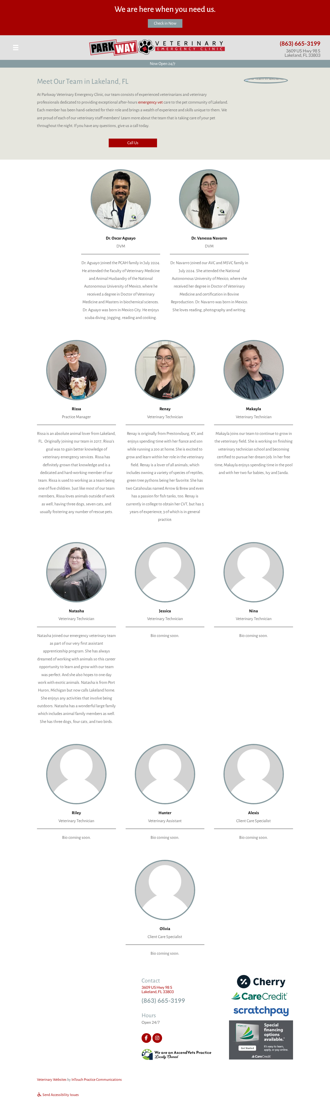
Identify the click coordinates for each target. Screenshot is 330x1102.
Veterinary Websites (51, 1079)
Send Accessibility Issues (60, 1094)
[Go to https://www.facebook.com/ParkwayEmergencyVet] (146, 1038)
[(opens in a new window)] (261, 1040)
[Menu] (16, 48)
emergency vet (150, 102)
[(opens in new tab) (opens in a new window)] (177, 1054)
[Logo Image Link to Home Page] (157, 47)
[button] (133, 143)
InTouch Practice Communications (97, 1079)
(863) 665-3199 (300, 43)
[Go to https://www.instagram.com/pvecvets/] (157, 1038)
